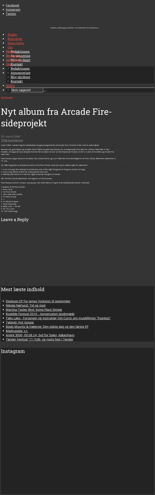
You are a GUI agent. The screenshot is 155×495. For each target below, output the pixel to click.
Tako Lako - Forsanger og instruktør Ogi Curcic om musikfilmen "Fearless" (58, 318)
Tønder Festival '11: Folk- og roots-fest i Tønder (39, 339)
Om (8, 64)
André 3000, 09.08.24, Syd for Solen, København (40, 335)
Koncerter (13, 56)
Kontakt (17, 81)
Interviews (14, 60)
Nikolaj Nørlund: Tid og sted (25, 305)
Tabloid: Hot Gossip (20, 322)
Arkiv (10, 85)
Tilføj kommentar (12, 140)
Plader (10, 51)
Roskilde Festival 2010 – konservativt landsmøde (40, 314)
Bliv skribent (20, 77)
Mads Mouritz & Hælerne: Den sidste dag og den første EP (47, 326)
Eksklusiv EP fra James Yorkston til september (38, 301)
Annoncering (20, 73)
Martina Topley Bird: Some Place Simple (34, 309)
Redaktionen (20, 68)
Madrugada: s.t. (17, 331)
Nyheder (7, 98)
